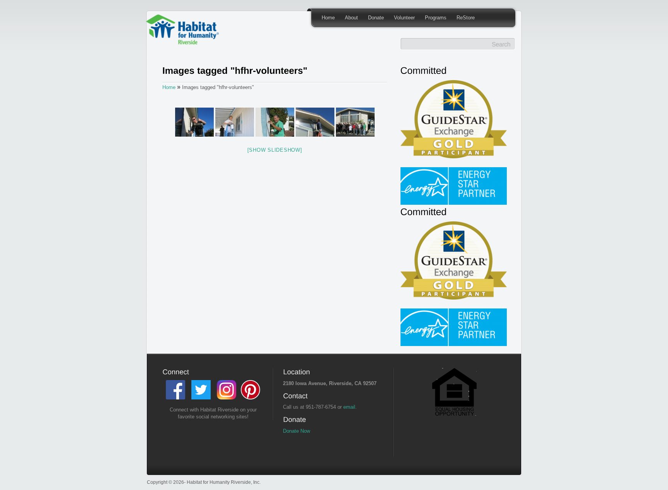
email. (350, 407)
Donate (376, 18)
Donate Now (296, 431)
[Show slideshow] (274, 150)
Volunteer (404, 18)
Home (328, 18)
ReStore (466, 18)
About (351, 18)
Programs (435, 18)
